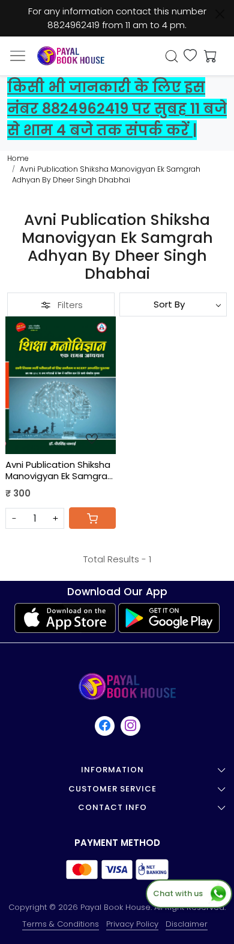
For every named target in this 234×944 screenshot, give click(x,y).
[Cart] (92, 518)
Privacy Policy (132, 924)
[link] (172, 56)
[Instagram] (131, 726)
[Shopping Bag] (207, 56)
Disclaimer (187, 924)
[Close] (220, 14)
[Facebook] (105, 726)
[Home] (71, 55)
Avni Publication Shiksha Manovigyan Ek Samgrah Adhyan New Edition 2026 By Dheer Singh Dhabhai (60, 470)
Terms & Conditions (60, 924)
